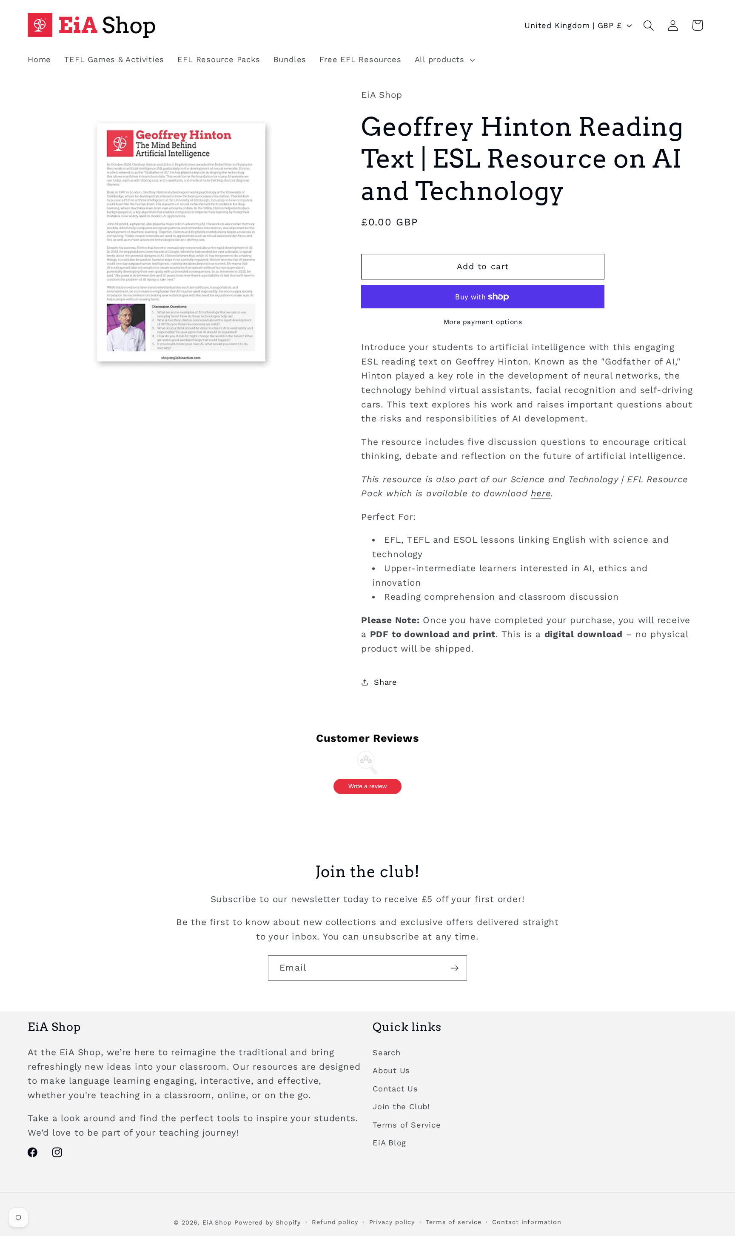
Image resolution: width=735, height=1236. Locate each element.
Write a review (367, 786)
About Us (391, 1070)
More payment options (483, 322)
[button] (443, 59)
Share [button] (385, 682)
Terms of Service (407, 1124)
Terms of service (453, 1222)
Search (387, 1052)
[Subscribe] (454, 968)
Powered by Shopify (267, 1222)
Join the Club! (401, 1106)
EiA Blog (389, 1142)
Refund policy (335, 1222)
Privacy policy (392, 1222)
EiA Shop (217, 1222)
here (541, 494)
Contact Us (395, 1088)
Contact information (526, 1222)
